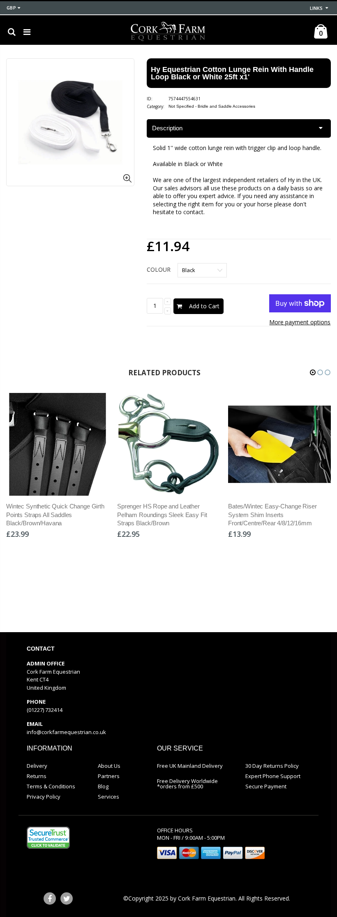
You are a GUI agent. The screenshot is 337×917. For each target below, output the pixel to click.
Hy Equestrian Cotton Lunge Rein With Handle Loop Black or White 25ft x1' (232, 73)
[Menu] (26, 31)
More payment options (299, 322)
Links (316, 8)
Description (167, 128)
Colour (159, 269)
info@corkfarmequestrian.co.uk (66, 732)
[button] (312, 372)
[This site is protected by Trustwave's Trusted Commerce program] (48, 838)
